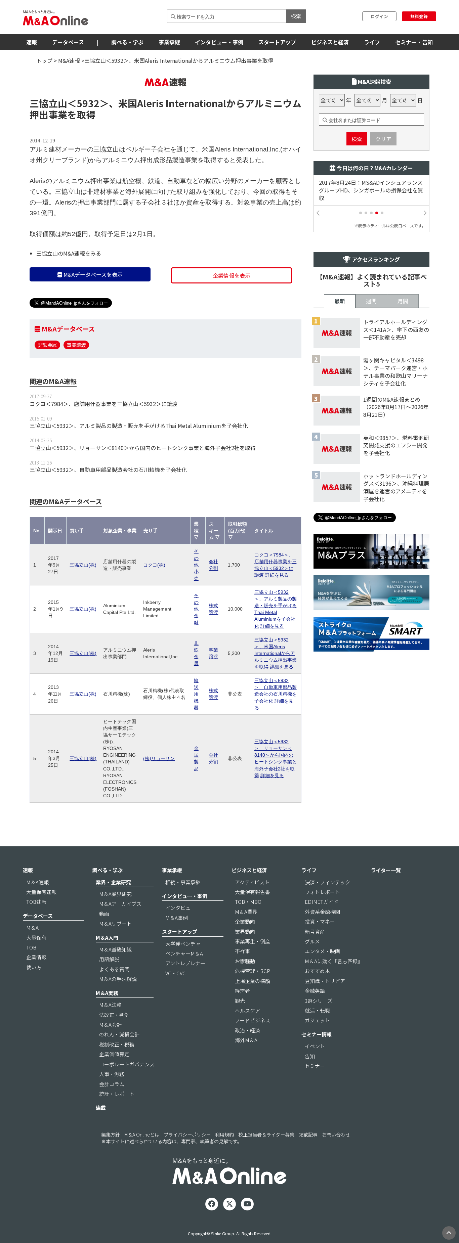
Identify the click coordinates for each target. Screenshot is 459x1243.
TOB (31, 947)
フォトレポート (322, 891)
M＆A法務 (110, 1004)
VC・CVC (175, 973)
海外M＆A (246, 1040)
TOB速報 (36, 901)
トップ (44, 60)
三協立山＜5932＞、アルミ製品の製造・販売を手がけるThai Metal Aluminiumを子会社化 (139, 425)
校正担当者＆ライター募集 (266, 1134)
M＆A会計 (110, 1024)
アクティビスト (252, 882)
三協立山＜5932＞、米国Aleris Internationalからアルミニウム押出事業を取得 (275, 653)
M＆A (32, 927)
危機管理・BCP (252, 970)
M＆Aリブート (115, 923)
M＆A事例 (176, 917)
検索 (296, 16)
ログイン (379, 16)
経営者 (242, 990)
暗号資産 (315, 931)
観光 (240, 1000)
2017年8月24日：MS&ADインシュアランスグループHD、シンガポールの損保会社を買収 (371, 190)
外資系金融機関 (322, 911)
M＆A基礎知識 (115, 949)
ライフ (372, 42)
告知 (310, 1056)
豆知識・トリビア (325, 980)
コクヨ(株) (154, 565)
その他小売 (196, 564)
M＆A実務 (107, 992)
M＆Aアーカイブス (120, 903)
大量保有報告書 (252, 891)
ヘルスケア (247, 1010)
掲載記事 (308, 1134)
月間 (403, 301)
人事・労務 (111, 1073)
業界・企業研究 (113, 882)
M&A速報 (69, 60)
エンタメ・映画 (322, 951)
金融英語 (315, 990)
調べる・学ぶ (127, 42)
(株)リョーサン (159, 758)
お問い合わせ (336, 1134)
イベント (315, 1046)
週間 (371, 301)
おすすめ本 (317, 970)
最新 (339, 301)
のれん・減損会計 (119, 1034)
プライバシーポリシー (187, 1134)
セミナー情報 (316, 1034)
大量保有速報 (41, 891)
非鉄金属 (47, 344)
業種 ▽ (196, 530)
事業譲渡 (76, 344)
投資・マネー (320, 921)
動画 (104, 913)
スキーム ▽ (214, 530)
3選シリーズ (318, 1000)
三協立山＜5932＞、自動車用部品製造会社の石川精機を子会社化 (108, 469)
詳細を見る (277, 575)
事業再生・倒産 (252, 941)
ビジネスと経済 (330, 42)
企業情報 (36, 957)
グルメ (312, 941)
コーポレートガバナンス (127, 1064)
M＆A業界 (246, 911)
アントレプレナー (185, 963)
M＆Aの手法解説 (118, 978)
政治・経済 (247, 1030)
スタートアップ (277, 42)
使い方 (33, 967)
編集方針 (110, 1134)
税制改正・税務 (116, 1044)
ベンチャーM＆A (184, 953)
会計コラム (111, 1083)
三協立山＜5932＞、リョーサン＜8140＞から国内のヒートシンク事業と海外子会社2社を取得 (143, 448)
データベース (68, 42)
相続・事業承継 (183, 882)
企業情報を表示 (231, 275)
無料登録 (419, 16)
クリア (383, 139)
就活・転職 (317, 1010)
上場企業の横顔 (252, 980)
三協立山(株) (83, 565)
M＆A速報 (37, 882)
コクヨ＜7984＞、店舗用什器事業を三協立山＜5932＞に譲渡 (103, 404)
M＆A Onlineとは (141, 1134)
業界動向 (245, 931)
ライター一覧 (386, 870)
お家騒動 (245, 961)
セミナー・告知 (414, 42)
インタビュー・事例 (219, 42)
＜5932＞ (88, 103)
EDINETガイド (321, 901)
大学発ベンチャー (185, 943)
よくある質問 (114, 969)
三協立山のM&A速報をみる (68, 253)
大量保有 (36, 937)
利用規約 (224, 1134)
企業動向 (245, 921)
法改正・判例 (114, 1014)
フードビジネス (252, 1020)
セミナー (315, 1065)
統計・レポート (116, 1093)
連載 (101, 1107)
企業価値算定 (114, 1054)
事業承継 (169, 42)
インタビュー (180, 907)
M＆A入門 (107, 937)
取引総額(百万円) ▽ (237, 530)
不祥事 (242, 951)
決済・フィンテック (327, 882)
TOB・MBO (248, 901)
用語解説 (109, 959)
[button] (360, 213)
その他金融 (196, 609)
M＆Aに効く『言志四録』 (334, 961)
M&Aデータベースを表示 (92, 274)
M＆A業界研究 (115, 893)
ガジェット (317, 1020)
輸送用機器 (196, 694)
